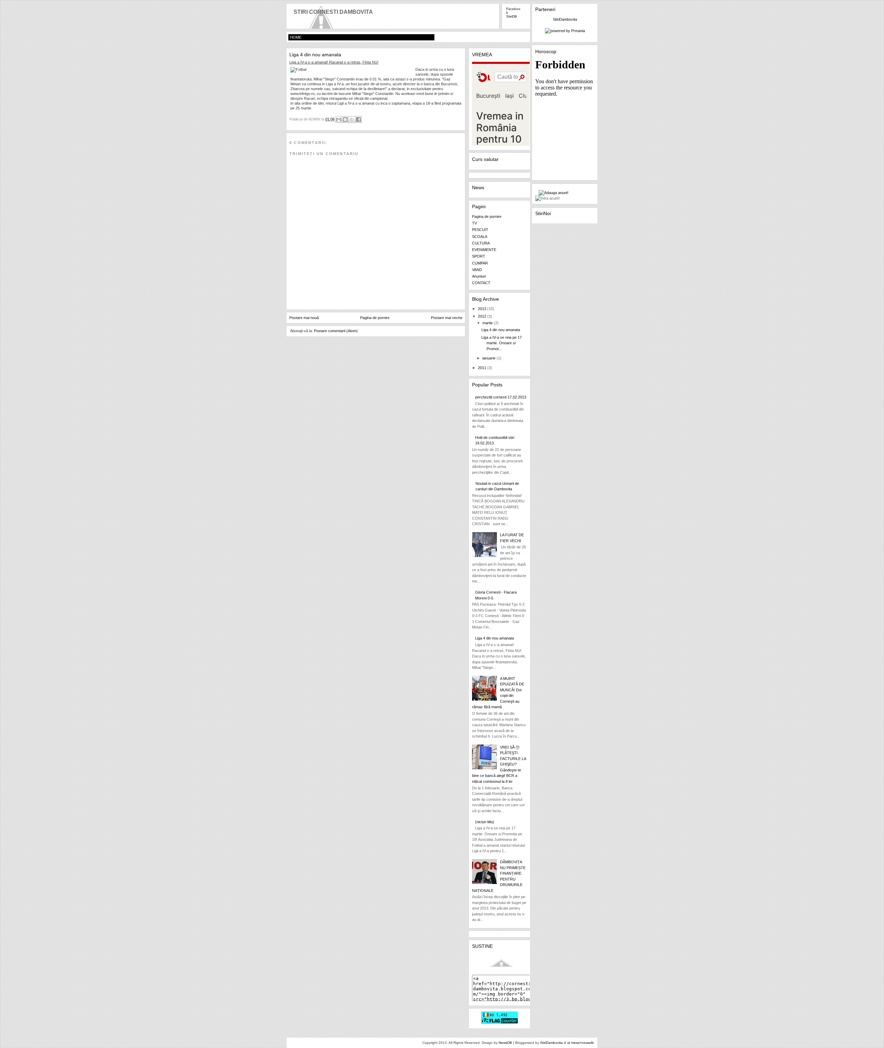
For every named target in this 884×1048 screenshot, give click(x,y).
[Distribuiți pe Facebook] (358, 119)
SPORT (478, 256)
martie (488, 323)
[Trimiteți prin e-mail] (338, 119)
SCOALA (479, 236)
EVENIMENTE (484, 250)
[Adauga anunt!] (567, 193)
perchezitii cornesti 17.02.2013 (500, 397)
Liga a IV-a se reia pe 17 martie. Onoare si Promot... (501, 343)
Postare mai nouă (304, 318)
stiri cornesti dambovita (333, 12)
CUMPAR (480, 263)
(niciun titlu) (484, 822)
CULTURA (481, 243)
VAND (477, 270)
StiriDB (511, 16)
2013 (482, 309)
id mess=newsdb (580, 1043)
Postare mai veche (446, 318)
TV (474, 223)
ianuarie (489, 358)
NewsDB (505, 1043)
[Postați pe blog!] (345, 119)
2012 (482, 316)
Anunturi (479, 276)
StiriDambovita (565, 19)
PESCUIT (480, 230)
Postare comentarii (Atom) (336, 331)
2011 (482, 368)
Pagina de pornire (375, 318)
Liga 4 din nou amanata (500, 330)
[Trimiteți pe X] (351, 119)
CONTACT (481, 283)
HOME (295, 37)
